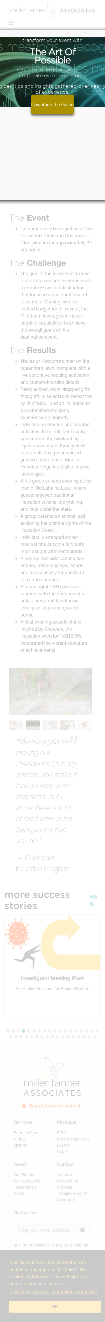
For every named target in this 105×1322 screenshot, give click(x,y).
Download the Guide (52, 104)
